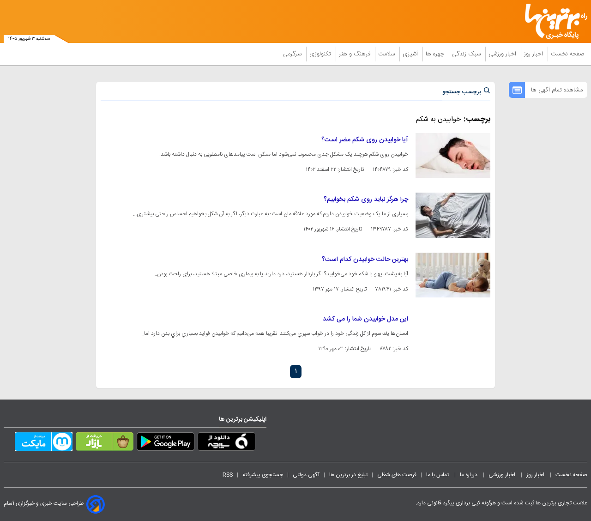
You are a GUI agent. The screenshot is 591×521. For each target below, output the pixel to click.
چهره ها (436, 54)
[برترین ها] (552, 21)
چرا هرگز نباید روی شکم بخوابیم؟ (366, 199)
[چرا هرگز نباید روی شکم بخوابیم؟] (453, 215)
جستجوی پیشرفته (262, 474)
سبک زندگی (467, 54)
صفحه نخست (568, 54)
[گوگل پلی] (165, 443)
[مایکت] (43, 443)
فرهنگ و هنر (355, 54)
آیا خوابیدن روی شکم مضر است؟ (364, 140)
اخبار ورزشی (503, 54)
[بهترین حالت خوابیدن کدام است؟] (453, 275)
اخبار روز (534, 54)
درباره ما (469, 474)
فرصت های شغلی (396, 474)
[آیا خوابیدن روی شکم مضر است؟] (453, 155)
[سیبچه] (226, 443)
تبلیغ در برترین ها (348, 474)
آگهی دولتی (306, 474)
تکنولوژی (321, 54)
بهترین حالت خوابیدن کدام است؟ (365, 259)
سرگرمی (293, 54)
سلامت (387, 54)
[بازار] (104, 443)
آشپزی (411, 54)
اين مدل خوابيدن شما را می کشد (365, 319)
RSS (228, 474)
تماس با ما (438, 474)
